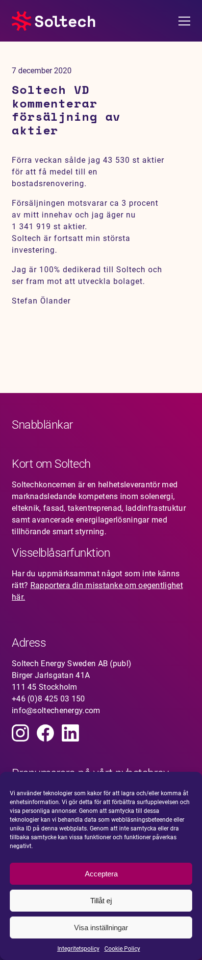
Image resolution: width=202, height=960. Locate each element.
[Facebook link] (45, 733)
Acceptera (101, 874)
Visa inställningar (101, 927)
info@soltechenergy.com (56, 710)
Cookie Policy (122, 948)
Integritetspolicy (78, 948)
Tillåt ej (101, 900)
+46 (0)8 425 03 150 (48, 698)
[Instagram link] (20, 733)
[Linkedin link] (70, 733)
